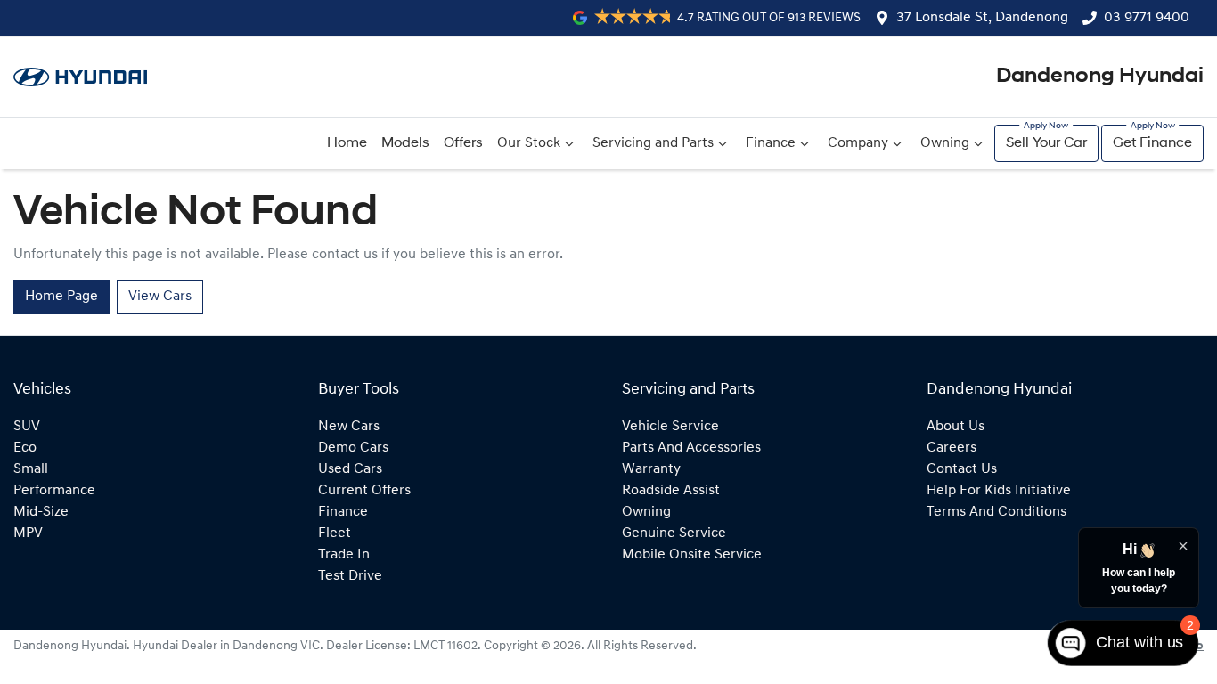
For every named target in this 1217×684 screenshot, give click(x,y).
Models (405, 143)
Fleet (334, 533)
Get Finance (1152, 143)
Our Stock (528, 143)
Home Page (61, 296)
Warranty (651, 469)
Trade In (344, 555)
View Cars (160, 296)
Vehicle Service (670, 426)
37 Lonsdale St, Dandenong (982, 18)
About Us (955, 426)
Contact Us (962, 469)
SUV (26, 426)
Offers (463, 143)
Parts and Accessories (691, 448)
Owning (944, 143)
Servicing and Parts (653, 143)
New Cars (349, 426)
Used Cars (350, 469)
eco (25, 448)
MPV (28, 533)
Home (347, 143)
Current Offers (364, 491)
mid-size (41, 512)
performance (54, 491)
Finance (771, 143)
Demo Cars (353, 448)
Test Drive (350, 576)
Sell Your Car (1046, 143)
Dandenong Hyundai (1100, 76)
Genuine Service (674, 533)
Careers (951, 448)
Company (858, 143)
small (30, 469)
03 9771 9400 (1146, 18)
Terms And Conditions (996, 512)
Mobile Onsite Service (692, 555)
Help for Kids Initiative (999, 491)
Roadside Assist (671, 491)
